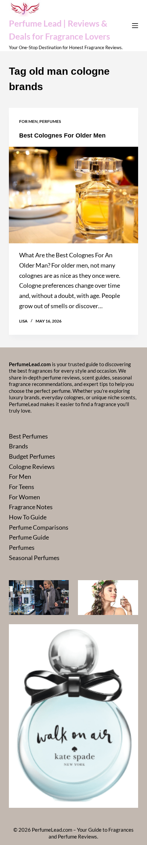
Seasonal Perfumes (34, 557)
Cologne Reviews (32, 466)
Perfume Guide (29, 537)
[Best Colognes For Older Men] (73, 195)
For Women (24, 497)
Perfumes (50, 121)
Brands (18, 446)
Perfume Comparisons (38, 527)
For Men (28, 121)
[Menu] (135, 26)
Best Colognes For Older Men (62, 135)
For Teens (21, 486)
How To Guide (27, 517)
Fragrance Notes (31, 507)
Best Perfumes (28, 436)
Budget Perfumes (32, 456)
